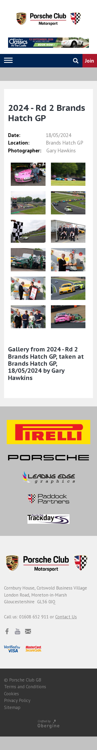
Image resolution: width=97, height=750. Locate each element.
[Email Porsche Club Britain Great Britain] (28, 631)
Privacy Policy (17, 700)
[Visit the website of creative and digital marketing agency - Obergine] (48, 723)
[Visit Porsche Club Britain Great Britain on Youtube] (17, 631)
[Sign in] (49, 60)
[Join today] (89, 60)
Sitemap (12, 707)
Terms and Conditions (25, 687)
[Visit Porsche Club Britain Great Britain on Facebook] (7, 631)
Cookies (11, 694)
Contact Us (66, 617)
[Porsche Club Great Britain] (48, 18)
